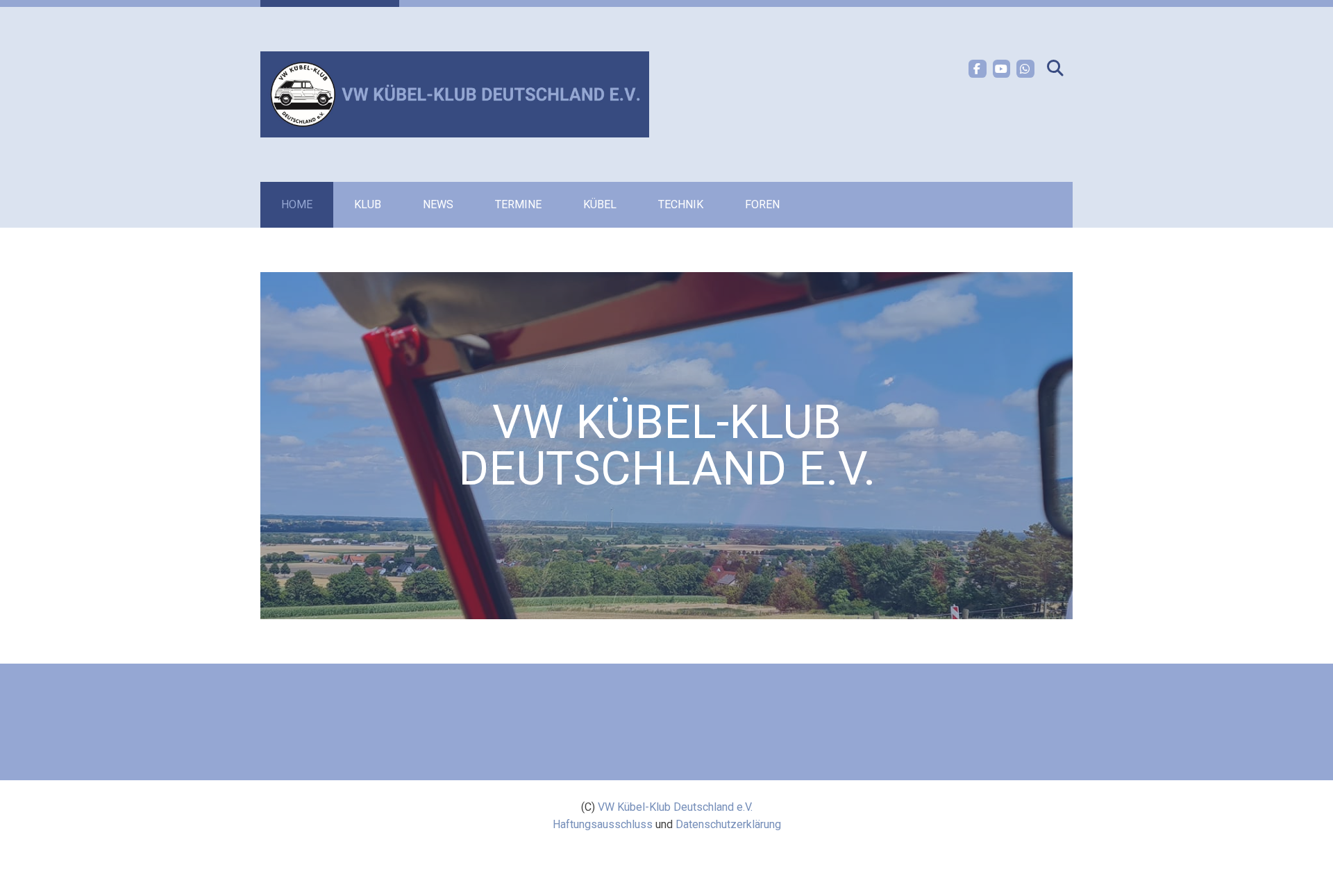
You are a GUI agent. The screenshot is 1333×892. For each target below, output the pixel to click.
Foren (762, 204)
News (438, 204)
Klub (367, 204)
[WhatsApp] (1025, 69)
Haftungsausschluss (603, 824)
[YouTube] (1002, 69)
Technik (680, 204)
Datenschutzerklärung (728, 824)
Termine (518, 204)
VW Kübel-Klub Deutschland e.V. (675, 807)
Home (296, 204)
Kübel (600, 204)
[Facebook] (978, 69)
